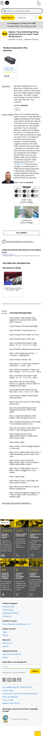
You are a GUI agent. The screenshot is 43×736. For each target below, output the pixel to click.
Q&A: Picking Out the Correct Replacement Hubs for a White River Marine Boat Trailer (23, 436)
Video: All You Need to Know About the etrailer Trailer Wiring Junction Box (24, 429)
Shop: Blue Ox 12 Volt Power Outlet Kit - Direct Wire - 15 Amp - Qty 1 (24, 365)
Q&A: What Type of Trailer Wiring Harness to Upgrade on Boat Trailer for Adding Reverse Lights (24, 384)
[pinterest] (9, 680)
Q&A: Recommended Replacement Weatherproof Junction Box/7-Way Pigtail (22, 410)
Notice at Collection (10, 697)
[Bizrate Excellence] (5, 719)
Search (5, 657)
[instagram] (14, 680)
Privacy (4, 672)
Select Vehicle (7, 18)
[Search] (5, 11)
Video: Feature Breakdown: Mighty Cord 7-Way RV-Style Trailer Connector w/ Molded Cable (24, 495)
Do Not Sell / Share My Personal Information (20, 693)
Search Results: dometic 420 (20, 360)
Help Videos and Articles (12, 654)
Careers (5, 646)
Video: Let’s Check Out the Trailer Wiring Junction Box (24, 403)
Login (5, 632)
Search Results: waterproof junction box (24, 349)
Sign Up (5, 635)
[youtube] (19, 680)
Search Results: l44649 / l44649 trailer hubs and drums (23, 397)
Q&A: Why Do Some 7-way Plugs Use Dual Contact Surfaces (23, 482)
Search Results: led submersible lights (23, 326)
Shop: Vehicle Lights (17, 442)
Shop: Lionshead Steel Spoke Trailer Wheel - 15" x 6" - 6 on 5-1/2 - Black (23, 344)
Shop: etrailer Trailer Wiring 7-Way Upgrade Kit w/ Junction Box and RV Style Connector (23, 320)
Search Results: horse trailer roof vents (24, 335)
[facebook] (5, 680)
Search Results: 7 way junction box (22, 330)
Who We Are (7, 643)
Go (40, 18)
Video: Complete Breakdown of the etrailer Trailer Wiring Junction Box (22, 417)
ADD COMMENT (21, 233)
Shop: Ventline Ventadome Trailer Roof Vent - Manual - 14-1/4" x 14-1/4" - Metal (25, 371)
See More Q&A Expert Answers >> (17, 503)
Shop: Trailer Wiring (16, 477)
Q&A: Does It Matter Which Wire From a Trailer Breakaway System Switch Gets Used (24, 454)
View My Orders (9, 606)
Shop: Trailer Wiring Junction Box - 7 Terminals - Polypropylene (23, 354)
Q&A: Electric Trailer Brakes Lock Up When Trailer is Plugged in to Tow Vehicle (23, 470)
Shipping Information (11, 613)
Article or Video (8, 254)
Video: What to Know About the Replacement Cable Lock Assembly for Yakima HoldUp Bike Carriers (24, 462)
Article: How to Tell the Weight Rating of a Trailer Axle (24, 447)
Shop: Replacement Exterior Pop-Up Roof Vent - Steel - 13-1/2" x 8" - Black (24, 391)
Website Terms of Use (11, 703)
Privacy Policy (8, 690)
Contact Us (7, 616)
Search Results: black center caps (22, 339)
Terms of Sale (8, 700)
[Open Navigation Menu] (2, 2)
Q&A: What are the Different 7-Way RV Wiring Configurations (24, 488)
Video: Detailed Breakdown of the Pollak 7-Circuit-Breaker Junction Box (24, 423)
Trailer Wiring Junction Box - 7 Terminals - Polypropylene (10, 69)
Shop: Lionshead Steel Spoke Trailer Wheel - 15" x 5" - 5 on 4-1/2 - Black (23, 377)
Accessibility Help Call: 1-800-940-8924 (17, 687)
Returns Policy (8, 610)
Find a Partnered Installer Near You (16, 624)
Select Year (22, 18)
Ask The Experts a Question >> (20, 241)
